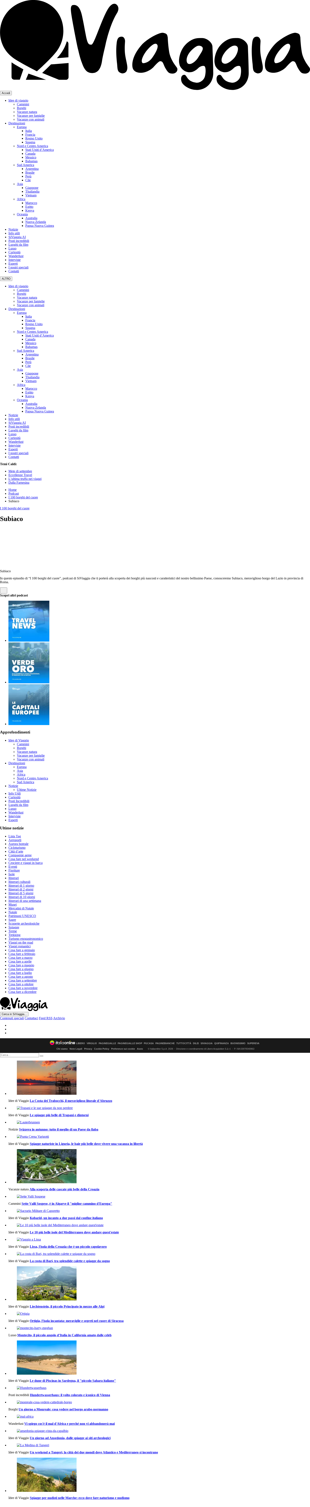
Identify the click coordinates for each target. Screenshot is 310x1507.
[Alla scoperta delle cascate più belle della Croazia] (159, 1166)
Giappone (31, 187)
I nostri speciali (18, 267)
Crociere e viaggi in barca (25, 863)
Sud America (25, 165)
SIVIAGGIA (207, 1043)
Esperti (13, 263)
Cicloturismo (17, 847)
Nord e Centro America (32, 146)
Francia (30, 134)
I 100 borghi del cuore (23, 497)
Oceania (22, 214)
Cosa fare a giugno (21, 969)
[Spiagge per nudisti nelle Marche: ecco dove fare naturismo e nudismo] (159, 1475)
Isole (11, 874)
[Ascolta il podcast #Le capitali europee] (28, 724)
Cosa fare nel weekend (23, 859)
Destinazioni (16, 123)
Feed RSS (46, 1018)
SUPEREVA (253, 1043)
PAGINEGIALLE (107, 1043)
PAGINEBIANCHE (165, 1043)
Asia (20, 184)
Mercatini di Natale (21, 908)
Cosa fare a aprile (20, 961)
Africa (21, 199)
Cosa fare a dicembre (22, 992)
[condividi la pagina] (3, 590)
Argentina (32, 169)
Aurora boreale (18, 844)
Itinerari (13, 878)
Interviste (14, 260)
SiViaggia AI (17, 237)
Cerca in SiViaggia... (14, 1014)
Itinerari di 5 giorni (20, 893)
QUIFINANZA (221, 1043)
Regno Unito (34, 138)
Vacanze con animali (30, 119)
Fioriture (14, 870)
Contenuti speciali (12, 1018)
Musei (12, 904)
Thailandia (32, 191)
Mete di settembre (20, 471)
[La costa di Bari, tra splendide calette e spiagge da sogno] (159, 1254)
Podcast (13, 493)
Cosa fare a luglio (20, 973)
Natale (12, 912)
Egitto (29, 206)
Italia (28, 131)
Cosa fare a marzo (20, 957)
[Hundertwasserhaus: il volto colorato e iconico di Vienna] (159, 1388)
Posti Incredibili (18, 801)
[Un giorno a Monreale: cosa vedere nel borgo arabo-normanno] (159, 1402)
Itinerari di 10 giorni (21, 897)
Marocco (31, 203)
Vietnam (30, 195)
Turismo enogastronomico (25, 938)
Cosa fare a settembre (22, 980)
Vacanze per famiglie (31, 115)
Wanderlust (15, 256)
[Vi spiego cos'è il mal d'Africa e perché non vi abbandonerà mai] (159, 1416)
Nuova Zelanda (35, 222)
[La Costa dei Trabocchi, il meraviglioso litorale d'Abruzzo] (159, 1078)
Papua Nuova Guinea (39, 225)
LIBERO (80, 1043)
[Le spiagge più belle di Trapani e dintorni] (159, 1108)
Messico (30, 157)
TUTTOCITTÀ (183, 1043)
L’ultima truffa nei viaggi (25, 479)
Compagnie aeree (20, 855)
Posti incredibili (18, 241)
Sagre (12, 919)
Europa (22, 127)
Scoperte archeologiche (23, 923)
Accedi (6, 93)
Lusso (12, 248)
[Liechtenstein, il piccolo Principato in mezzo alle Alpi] (159, 1283)
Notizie (13, 229)
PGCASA (149, 1043)
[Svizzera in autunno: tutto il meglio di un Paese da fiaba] (159, 1122)
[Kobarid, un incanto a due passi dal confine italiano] (159, 1211)
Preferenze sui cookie (123, 1049)
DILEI (196, 1043)
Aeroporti (14, 840)
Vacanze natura (27, 112)
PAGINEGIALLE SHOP (130, 1043)
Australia (31, 218)
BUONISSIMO (237, 1043)
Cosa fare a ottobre (21, 984)
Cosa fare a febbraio (21, 954)
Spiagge (13, 927)
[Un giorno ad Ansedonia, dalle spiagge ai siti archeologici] (159, 1431)
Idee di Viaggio (18, 740)
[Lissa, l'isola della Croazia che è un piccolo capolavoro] (159, 1239)
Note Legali (76, 1049)
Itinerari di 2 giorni (20, 889)
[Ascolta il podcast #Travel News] (28, 640)
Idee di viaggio (18, 100)
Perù (28, 176)
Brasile (30, 172)
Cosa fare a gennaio (21, 950)
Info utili (14, 233)
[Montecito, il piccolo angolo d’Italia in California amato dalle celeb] (159, 1328)
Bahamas (31, 161)
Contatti (13, 271)
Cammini (23, 104)
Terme (12, 931)
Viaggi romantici (19, 946)
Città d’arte (15, 851)
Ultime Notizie (26, 789)
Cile (28, 180)
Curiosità (14, 252)
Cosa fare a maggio (21, 965)
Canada (30, 153)
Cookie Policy (101, 1049)
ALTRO (6, 278)
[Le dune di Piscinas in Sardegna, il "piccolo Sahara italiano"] (159, 1357)
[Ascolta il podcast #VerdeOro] (28, 682)
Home (12, 490)
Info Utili (14, 793)
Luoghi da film (18, 244)
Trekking (14, 935)
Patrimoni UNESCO (22, 916)
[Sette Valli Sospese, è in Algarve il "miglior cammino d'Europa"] (159, 1196)
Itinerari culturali (19, 882)
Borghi (21, 108)
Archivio (59, 1018)
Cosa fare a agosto (20, 976)
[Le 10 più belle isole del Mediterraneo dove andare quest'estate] (159, 1225)
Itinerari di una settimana (24, 901)
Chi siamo (62, 1049)
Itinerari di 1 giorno (21, 885)
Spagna (30, 142)
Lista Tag (14, 836)
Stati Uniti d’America (39, 150)
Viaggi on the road (20, 942)
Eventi (12, 866)
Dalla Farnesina (18, 482)
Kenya (29, 210)
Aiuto (140, 1049)
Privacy (88, 1049)
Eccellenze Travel (20, 475)
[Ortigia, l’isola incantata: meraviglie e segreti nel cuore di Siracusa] (159, 1314)
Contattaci (31, 1018)
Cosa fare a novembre (23, 988)
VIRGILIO (92, 1043)
